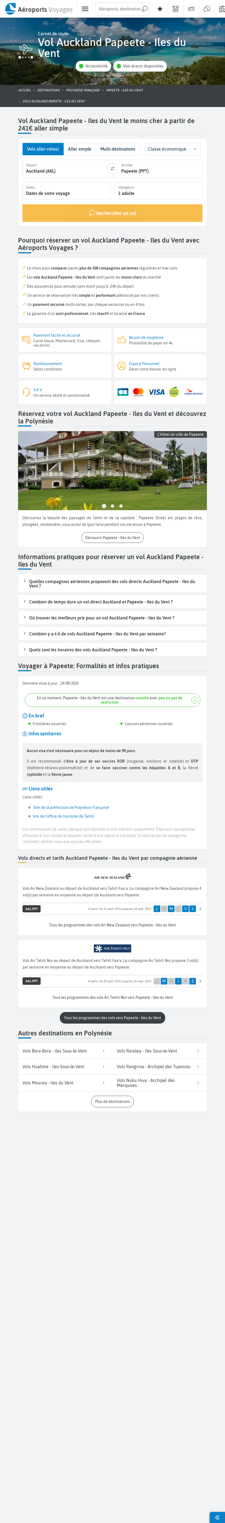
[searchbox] (122, 8)
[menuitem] (38, 9)
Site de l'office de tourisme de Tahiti (63, 816)
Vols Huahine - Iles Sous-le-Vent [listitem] (53, 1066)
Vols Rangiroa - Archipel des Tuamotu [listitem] (153, 1066)
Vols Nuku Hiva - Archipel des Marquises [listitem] (146, 1083)
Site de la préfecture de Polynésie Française (71, 807)
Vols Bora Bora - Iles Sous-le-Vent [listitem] (54, 1050)
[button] (93, 66)
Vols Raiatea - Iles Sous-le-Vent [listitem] (147, 1050)
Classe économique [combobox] (167, 148)
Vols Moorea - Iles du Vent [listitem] (47, 1082)
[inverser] (112, 168)
